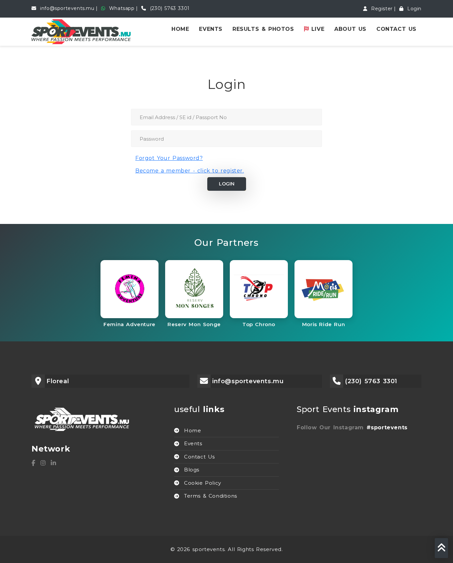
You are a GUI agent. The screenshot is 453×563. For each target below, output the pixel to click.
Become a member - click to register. (189, 171)
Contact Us (396, 29)
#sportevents (387, 427)
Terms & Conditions (210, 496)
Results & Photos (263, 29)
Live (316, 29)
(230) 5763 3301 (169, 8)
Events (211, 29)
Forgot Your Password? (169, 158)
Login (413, 9)
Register (380, 9)
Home (180, 29)
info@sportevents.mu (66, 8)
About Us (350, 29)
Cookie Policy (202, 483)
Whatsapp (120, 8)
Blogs (191, 469)
